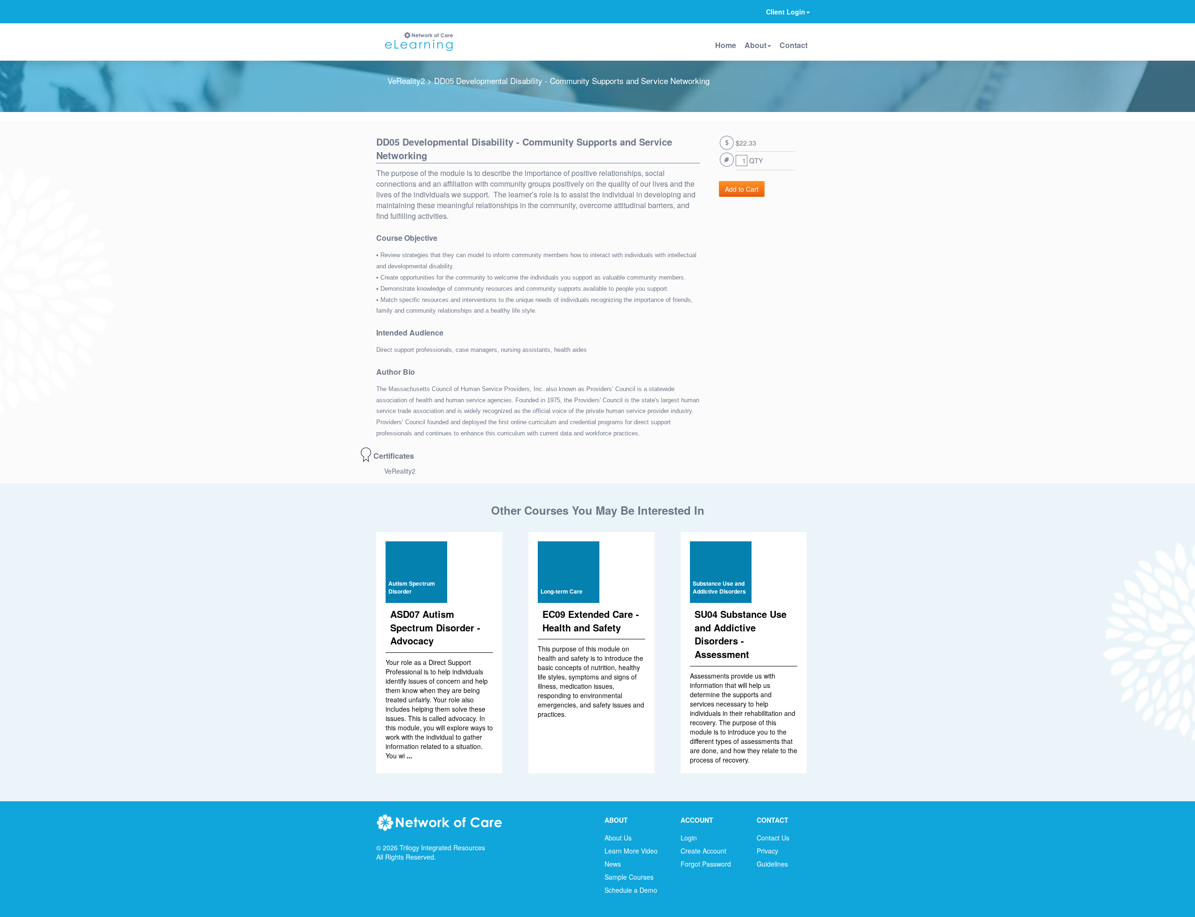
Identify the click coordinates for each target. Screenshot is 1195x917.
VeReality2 (406, 80)
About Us (618, 837)
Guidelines (772, 863)
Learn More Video (631, 850)
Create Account (703, 850)
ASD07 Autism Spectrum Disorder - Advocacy (435, 627)
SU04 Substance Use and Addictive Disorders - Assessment (741, 634)
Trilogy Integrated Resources (442, 847)
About (755, 45)
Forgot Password (706, 863)
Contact (794, 45)
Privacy (767, 850)
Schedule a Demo (631, 890)
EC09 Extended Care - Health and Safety (590, 620)
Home (725, 45)
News (613, 863)
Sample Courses (629, 877)
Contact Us (773, 837)
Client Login (785, 11)
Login (689, 837)
